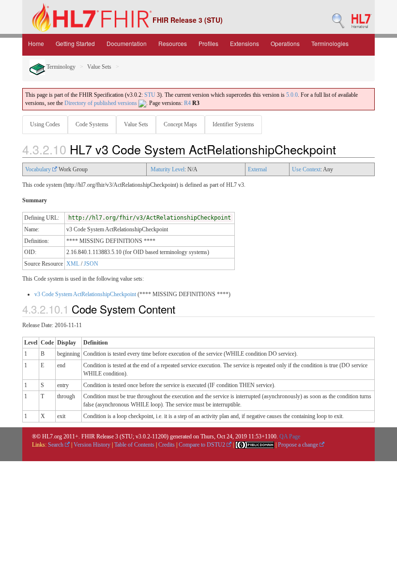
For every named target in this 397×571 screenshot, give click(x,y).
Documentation (127, 43)
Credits (166, 444)
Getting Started (75, 43)
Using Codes (45, 124)
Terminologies (330, 43)
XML (72, 263)
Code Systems (92, 124)
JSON (91, 263)
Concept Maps (180, 124)
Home (36, 43)
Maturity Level (167, 169)
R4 (187, 103)
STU (149, 94)
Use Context (306, 169)
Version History (92, 444)
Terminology (60, 66)
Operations (285, 43)
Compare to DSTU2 (203, 444)
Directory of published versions (101, 103)
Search (56, 444)
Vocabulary (38, 169)
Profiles (208, 43)
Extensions (244, 43)
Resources (172, 43)
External (257, 169)
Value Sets (99, 66)
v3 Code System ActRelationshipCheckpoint (85, 294)
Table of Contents (134, 444)
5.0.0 (292, 94)
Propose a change (299, 444)
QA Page (289, 436)
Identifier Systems (233, 124)
